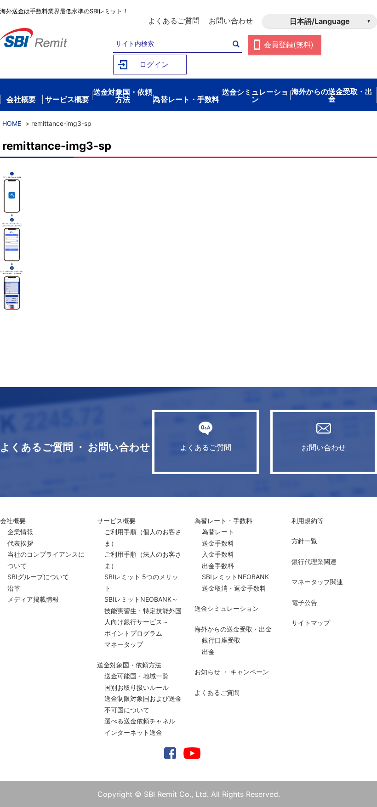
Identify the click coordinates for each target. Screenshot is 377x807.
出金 (208, 651)
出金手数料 (218, 566)
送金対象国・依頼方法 (129, 665)
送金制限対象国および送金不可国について (143, 704)
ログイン (154, 64)
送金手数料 (218, 543)
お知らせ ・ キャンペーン (231, 672)
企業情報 (20, 532)
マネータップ (123, 644)
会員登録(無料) (289, 44)
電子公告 (304, 602)
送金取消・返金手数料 (234, 588)
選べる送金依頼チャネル (139, 721)
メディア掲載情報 (33, 599)
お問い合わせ (231, 20)
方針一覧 (304, 541)
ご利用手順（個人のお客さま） (143, 537)
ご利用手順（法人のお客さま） (143, 560)
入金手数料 (218, 554)
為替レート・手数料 (223, 521)
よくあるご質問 (174, 20)
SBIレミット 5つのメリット (141, 582)
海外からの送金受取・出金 (233, 629)
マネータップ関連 (317, 582)
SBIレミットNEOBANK (235, 577)
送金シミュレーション (226, 608)
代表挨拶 (20, 543)
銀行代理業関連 (314, 561)
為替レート (218, 532)
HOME (11, 123)
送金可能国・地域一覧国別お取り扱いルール (136, 681)
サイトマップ (310, 622)
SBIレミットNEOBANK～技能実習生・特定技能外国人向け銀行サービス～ (143, 610)
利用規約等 (307, 521)
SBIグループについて (38, 577)
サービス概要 (116, 521)
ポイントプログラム (133, 633)
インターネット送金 (133, 732)
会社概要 (13, 521)
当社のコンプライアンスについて (46, 560)
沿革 (13, 588)
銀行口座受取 (221, 640)
